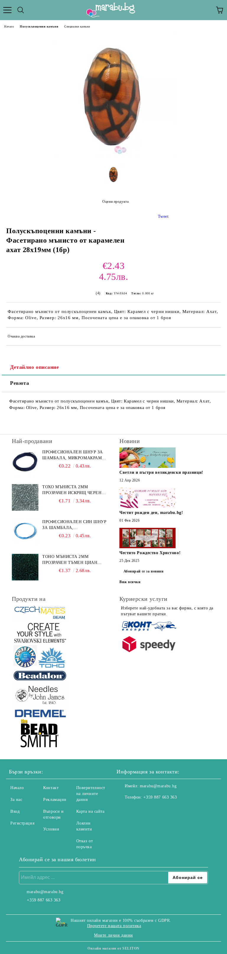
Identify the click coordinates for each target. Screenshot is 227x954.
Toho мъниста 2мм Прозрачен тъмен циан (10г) (69, 560)
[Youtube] (150, 809)
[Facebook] (124, 809)
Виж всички (130, 582)
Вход (15, 811)
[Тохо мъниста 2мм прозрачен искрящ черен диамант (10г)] (25, 497)
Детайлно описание (34, 367)
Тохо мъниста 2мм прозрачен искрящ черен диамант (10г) (71, 490)
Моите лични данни (113, 935)
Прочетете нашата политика (114, 926)
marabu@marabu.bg (158, 786)
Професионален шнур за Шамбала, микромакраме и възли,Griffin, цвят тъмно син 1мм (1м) (73, 455)
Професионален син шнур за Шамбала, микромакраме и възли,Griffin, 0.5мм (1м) (74, 525)
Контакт (51, 788)
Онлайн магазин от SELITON (113, 948)
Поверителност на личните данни (90, 794)
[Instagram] (137, 809)
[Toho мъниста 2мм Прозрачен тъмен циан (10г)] (25, 567)
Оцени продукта (115, 201)
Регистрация (22, 823)
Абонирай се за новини (144, 571)
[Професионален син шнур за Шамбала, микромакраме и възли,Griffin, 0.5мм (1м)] (25, 532)
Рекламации (55, 799)
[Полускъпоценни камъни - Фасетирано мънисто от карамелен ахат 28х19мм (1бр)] (113, 155)
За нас (16, 799)
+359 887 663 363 (160, 797)
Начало (9, 26)
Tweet (163, 216)
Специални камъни (77, 26)
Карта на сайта (90, 811)
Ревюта (19, 383)
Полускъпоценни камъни (39, 26)
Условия (51, 829)
